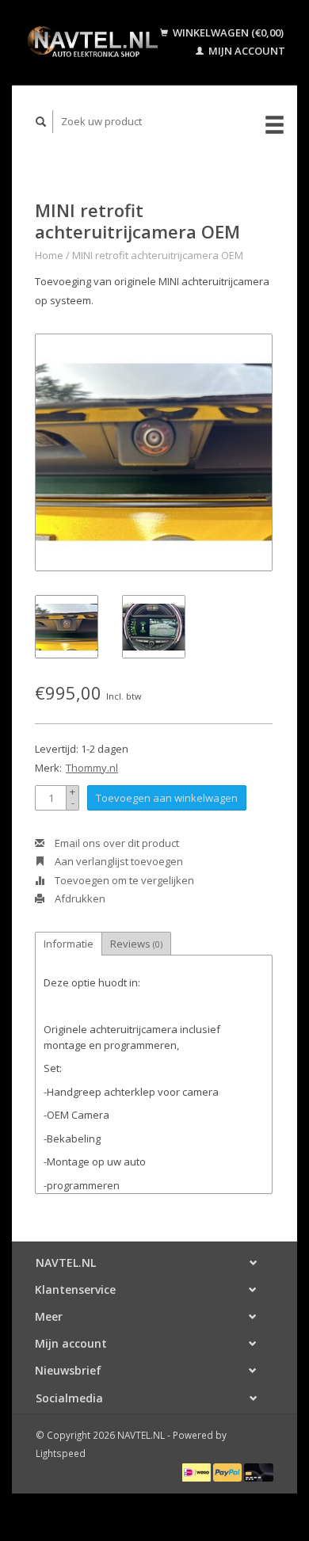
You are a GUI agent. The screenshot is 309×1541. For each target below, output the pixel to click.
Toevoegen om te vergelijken (123, 880)
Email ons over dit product (115, 843)
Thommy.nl (92, 768)
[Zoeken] (41, 121)
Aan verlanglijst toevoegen (117, 861)
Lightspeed (61, 1453)
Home (49, 255)
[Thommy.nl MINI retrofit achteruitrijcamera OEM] (154, 452)
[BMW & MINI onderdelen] (92, 42)
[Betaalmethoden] (197, 1471)
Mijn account (245, 51)
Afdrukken (78, 898)
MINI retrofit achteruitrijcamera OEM (157, 255)
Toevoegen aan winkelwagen (167, 798)
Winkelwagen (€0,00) (227, 32)
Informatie (68, 943)
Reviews (136, 943)
